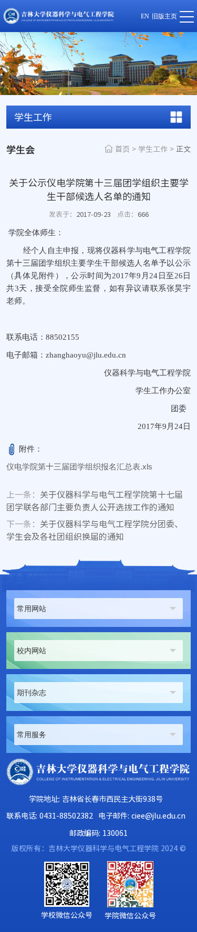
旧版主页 (164, 16)
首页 (122, 149)
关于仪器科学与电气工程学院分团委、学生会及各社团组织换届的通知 (94, 530)
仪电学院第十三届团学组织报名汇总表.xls (79, 466)
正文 (183, 149)
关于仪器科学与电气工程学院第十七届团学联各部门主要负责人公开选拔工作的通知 (94, 500)
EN (145, 16)
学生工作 (153, 149)
